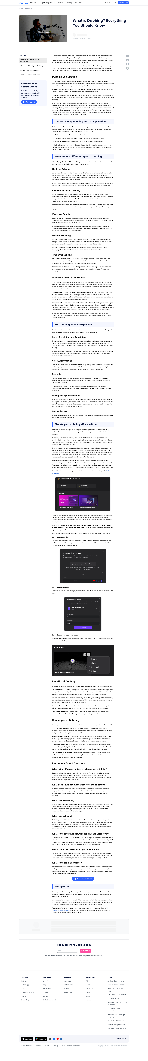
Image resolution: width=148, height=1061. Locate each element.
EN (107, 3)
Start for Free (123, 3)
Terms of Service (26, 1046)
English (121, 1038)
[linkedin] (127, 60)
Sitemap (55, 1046)
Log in (114, 3)
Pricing (69, 3)
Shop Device (78, 3)
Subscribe (84, 950)
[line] (127, 68)
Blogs (21, 9)
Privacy (38, 1046)
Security (46, 1046)
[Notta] (23, 3)
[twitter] (127, 56)
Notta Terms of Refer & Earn (71, 1046)
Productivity (28, 9)
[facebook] (127, 64)
